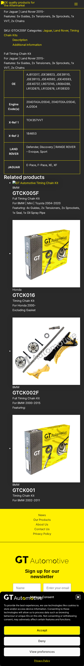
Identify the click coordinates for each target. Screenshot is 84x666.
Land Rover (61, 30)
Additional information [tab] (27, 45)
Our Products (42, 520)
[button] (78, 597)
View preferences (42, 652)
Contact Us (42, 529)
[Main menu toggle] (76, 4)
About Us (42, 524)
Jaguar (47, 30)
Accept (42, 630)
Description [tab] (20, 40)
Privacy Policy (42, 660)
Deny (42, 641)
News (42, 515)
